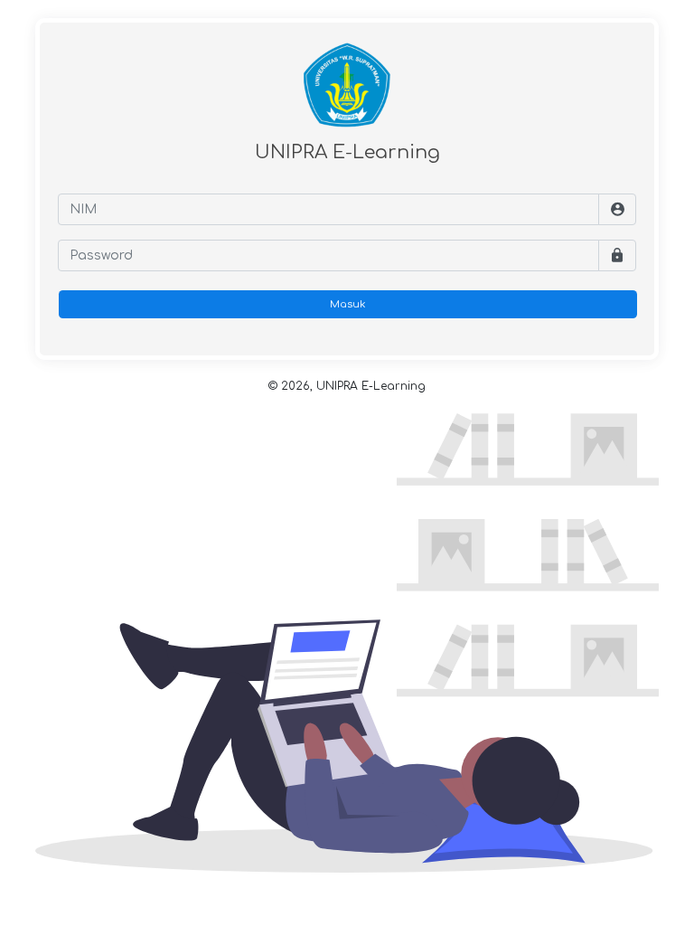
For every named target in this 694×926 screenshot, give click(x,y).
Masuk (348, 304)
